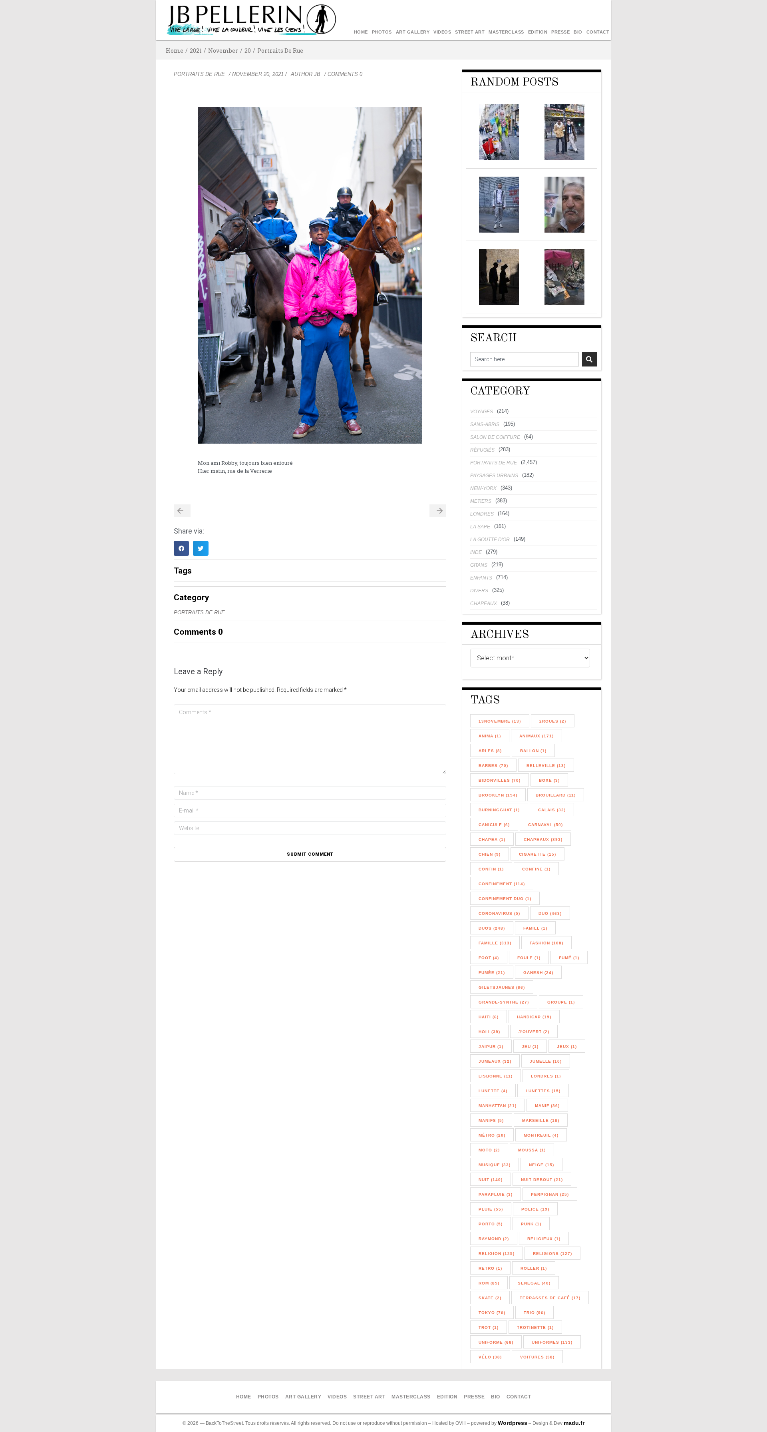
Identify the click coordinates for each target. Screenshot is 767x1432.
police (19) (535, 1209)
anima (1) (490, 736)
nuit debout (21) (542, 1179)
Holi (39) (489, 1032)
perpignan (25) (550, 1194)
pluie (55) (491, 1209)
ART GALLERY (413, 32)
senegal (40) (534, 1283)
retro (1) (490, 1268)
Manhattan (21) (498, 1105)
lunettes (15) (543, 1091)
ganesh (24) (538, 972)
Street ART (470, 32)
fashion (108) (546, 943)
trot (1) (489, 1327)
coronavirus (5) (499, 913)
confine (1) (536, 869)
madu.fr (574, 1423)
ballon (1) (533, 751)
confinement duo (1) (505, 898)
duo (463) (550, 913)
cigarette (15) (537, 854)
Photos (382, 32)
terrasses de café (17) (550, 1298)
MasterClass (506, 32)
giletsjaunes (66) (502, 987)
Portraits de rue (280, 50)
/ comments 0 (343, 74)
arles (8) (490, 751)
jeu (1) (530, 1046)
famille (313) (495, 943)
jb (317, 74)
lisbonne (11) (496, 1076)
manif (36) (547, 1105)
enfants (481, 578)
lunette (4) (493, 1091)
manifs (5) (491, 1120)
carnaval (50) (545, 825)
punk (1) (531, 1224)
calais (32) (552, 810)
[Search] (589, 359)
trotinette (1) (535, 1327)
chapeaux (483, 603)
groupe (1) (561, 1002)
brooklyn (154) (498, 795)
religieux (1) (543, 1239)
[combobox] (524, 359)
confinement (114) (502, 884)
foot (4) (489, 958)
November (223, 50)
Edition (538, 32)
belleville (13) (546, 765)
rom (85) (489, 1283)
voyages (481, 411)
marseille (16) (540, 1120)
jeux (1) (567, 1046)
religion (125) (497, 1253)
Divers (479, 591)
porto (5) (491, 1224)
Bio (578, 32)
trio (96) (534, 1313)
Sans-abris (484, 424)
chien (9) (490, 854)
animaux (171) (536, 736)
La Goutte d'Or (490, 539)
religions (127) (552, 1253)
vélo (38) (490, 1357)
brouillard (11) (556, 795)
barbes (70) (493, 765)
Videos (442, 32)
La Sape (480, 527)
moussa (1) (532, 1150)
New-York (483, 488)
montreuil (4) (541, 1135)
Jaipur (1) (491, 1046)
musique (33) (495, 1165)
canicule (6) (494, 825)
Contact (598, 32)
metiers (480, 501)
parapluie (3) (496, 1194)
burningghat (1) (499, 810)
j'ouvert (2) (534, 1032)
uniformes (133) (552, 1342)
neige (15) (541, 1165)
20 (247, 50)
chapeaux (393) (543, 839)
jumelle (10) (546, 1061)
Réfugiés (482, 450)
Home (361, 32)
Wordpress (512, 1423)
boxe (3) (549, 780)
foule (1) (528, 958)
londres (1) (546, 1076)
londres (482, 514)
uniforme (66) (496, 1342)
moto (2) (489, 1150)
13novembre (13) (500, 721)
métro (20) (492, 1135)
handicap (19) (534, 1017)
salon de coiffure (495, 437)
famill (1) (535, 928)
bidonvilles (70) (500, 780)
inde (476, 552)
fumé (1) (569, 958)
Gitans (478, 565)
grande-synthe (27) (504, 1002)
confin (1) (491, 869)
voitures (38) (537, 1357)
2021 (196, 50)
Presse (560, 32)
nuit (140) (491, 1179)
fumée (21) (492, 972)
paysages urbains (494, 475)
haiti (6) (489, 1017)
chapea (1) (492, 839)
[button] (181, 548)
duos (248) (492, 928)
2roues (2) (552, 721)
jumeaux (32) (495, 1061)
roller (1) (534, 1268)
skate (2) (490, 1298)
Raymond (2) (494, 1239)
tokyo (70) (492, 1313)
